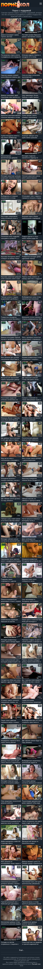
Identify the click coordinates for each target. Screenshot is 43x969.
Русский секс (36, 964)
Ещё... (21, 950)
